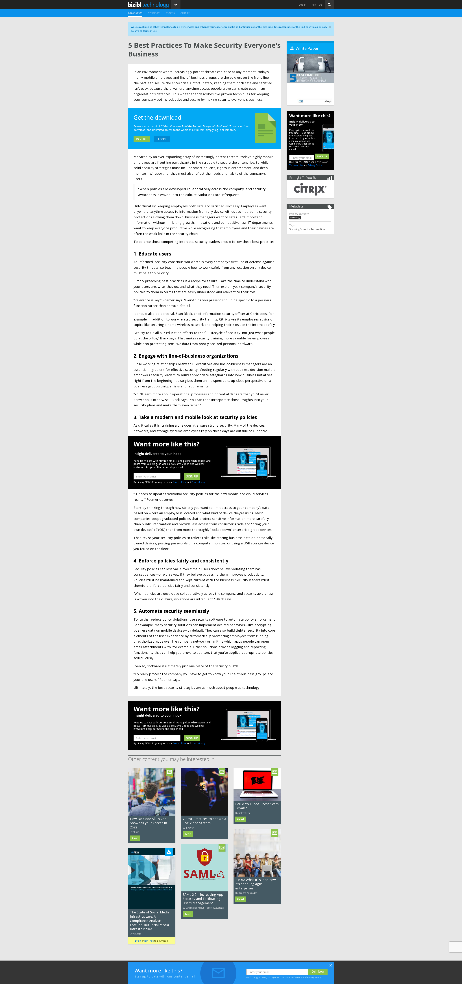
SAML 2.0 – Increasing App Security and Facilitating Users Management (203, 898)
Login (161, 139)
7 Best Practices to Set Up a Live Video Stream (204, 821)
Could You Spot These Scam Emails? (257, 806)
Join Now (318, 971)
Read (135, 838)
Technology (295, 218)
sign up (192, 476)
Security (294, 229)
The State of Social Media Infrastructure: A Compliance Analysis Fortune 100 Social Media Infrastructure (149, 920)
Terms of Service (293, 977)
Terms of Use (179, 482)
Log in (302, 4)
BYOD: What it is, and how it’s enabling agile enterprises (255, 884)
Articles (185, 13)
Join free (317, 4)
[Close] (331, 966)
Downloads (135, 13)
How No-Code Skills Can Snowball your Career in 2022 (148, 823)
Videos (170, 13)
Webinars (154, 13)
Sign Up (322, 156)
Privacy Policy (198, 482)
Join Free (142, 139)
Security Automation (312, 229)
